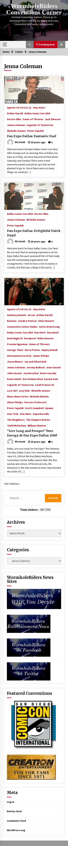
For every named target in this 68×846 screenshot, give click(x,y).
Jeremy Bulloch (35, 367)
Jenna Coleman (16, 124)
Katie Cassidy (48, 373)
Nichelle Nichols (39, 396)
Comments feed (16, 820)
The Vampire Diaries (38, 419)
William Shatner (37, 425)
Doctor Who (14, 119)
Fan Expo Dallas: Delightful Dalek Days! (34, 233)
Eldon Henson (45, 338)
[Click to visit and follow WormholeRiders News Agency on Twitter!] (28, 671)
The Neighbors (16, 419)
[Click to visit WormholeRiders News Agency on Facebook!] (28, 647)
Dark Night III (15, 338)
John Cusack (14, 373)
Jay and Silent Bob (35, 361)
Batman (12, 320)
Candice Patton (27, 320)
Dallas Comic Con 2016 (37, 113)
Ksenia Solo (51, 378)
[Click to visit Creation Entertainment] (31, 767)
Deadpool (30, 338)
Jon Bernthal (31, 373)
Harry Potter (32, 349)
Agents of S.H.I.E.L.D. (19, 107)
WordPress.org (16, 830)
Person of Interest (35, 402)
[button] (30, 44)
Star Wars (25, 413)
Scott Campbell (34, 407)
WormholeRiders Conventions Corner (34, 9)
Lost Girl (12, 390)
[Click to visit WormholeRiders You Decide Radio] (34, 598)
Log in (10, 801)
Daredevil (53, 332)
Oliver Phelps (15, 402)
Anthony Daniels (16, 314)
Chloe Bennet (46, 320)
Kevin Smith (14, 378)
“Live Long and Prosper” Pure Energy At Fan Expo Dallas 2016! (32, 433)
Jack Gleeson (53, 119)
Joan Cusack (53, 367)
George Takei (15, 349)
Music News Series (18, 396)
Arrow (31, 314)
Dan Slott (40, 332)
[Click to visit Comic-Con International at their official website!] (31, 724)
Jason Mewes (15, 361)
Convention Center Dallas (22, 326)
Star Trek (12, 413)
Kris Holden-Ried (33, 378)
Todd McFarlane (16, 425)
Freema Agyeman (17, 344)
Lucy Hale (24, 390)
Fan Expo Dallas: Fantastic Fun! (31, 136)
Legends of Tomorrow (39, 124)
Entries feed (14, 811)
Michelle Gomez (16, 130)
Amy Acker (39, 107)
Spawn (49, 407)
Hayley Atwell (49, 349)
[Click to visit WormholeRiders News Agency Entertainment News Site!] (28, 623)
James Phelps (41, 355)
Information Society (19, 355)
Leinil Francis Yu (44, 384)
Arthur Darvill (15, 113)
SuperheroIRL (41, 413)
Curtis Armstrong (49, 326)
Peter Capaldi (35, 130)
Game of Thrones (33, 119)
